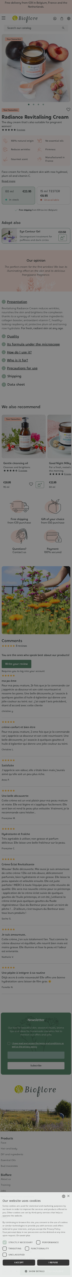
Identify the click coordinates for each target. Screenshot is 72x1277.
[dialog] (36, 1234)
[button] (36, 1271)
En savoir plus (23, 1235)
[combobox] (63, 1196)
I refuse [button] (53, 1262)
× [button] (68, 1196)
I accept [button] (19, 1262)
